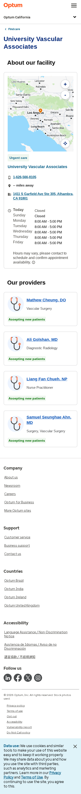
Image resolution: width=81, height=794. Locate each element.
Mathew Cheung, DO (46, 300)
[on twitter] (28, 678)
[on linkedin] (8, 678)
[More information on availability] (34, 262)
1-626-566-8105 (24, 177)
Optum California (17, 17)
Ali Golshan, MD (42, 339)
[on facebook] (18, 678)
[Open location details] (40, 111)
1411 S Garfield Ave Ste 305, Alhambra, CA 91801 (43, 196)
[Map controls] (65, 143)
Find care (14, 29)
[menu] (74, 5)
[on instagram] (38, 678)
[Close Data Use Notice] (75, 746)
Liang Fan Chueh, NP (47, 379)
